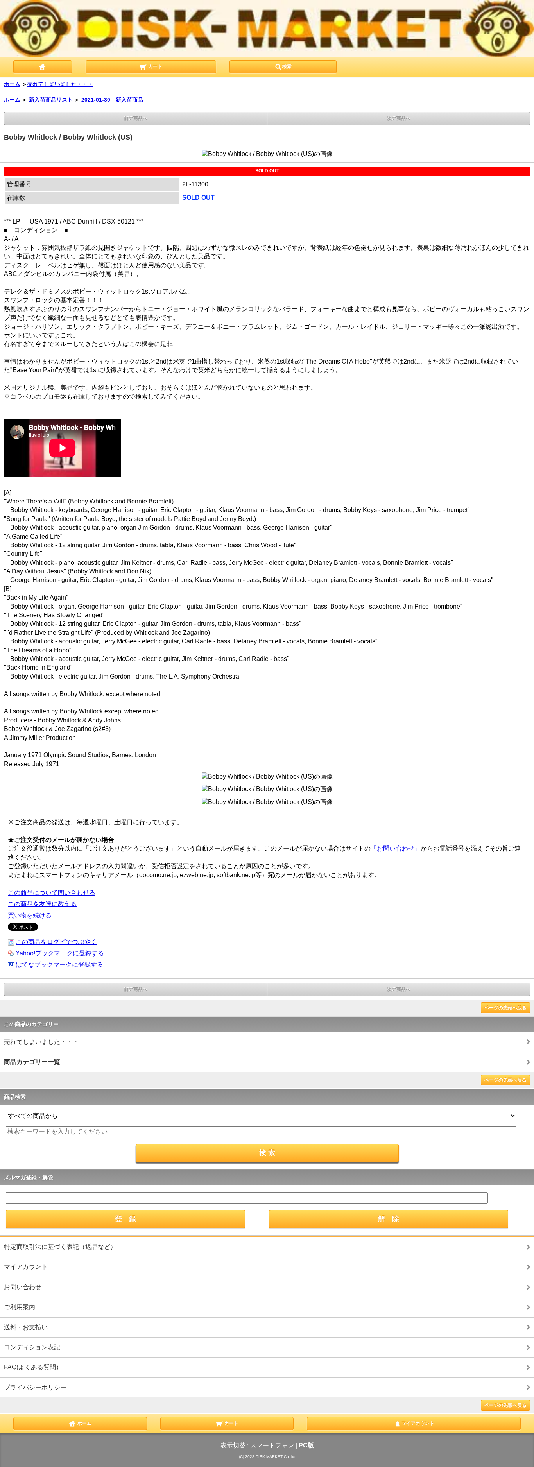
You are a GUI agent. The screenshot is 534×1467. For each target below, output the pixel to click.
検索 (287, 66)
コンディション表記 (32, 1347)
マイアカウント (26, 1266)
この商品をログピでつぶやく (56, 942)
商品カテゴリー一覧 (32, 1062)
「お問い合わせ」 (396, 848)
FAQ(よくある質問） (33, 1367)
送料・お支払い (26, 1327)
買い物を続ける (30, 915)
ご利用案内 (19, 1307)
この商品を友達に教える (42, 904)
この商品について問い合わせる (51, 892)
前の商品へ (135, 118)
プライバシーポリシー (35, 1387)
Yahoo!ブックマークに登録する (60, 953)
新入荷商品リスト (51, 100)
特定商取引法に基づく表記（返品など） (60, 1246)
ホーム (12, 84)
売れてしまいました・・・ (60, 84)
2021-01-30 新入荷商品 (112, 100)
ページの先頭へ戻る (505, 1007)
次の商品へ (398, 118)
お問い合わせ (22, 1287)
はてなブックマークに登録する (59, 964)
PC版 (306, 1445)
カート (154, 66)
